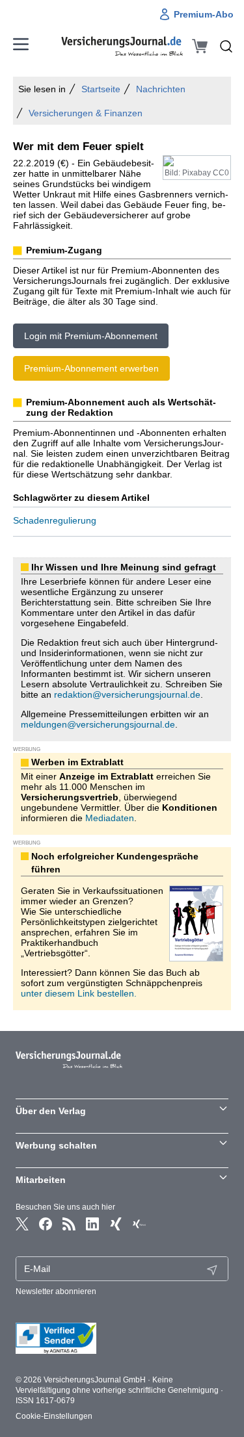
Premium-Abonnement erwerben (91, 368)
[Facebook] (45, 1223)
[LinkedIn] (92, 1223)
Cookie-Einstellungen (54, 1416)
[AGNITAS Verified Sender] (122, 1338)
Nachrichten (160, 89)
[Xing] (115, 1223)
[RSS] (68, 1223)
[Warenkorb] (200, 46)
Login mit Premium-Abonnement (90, 336)
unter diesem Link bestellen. (79, 993)
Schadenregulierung (54, 520)
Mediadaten (109, 818)
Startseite (100, 89)
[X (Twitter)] (22, 1223)
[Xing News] (139, 1223)
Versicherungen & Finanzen (85, 113)
